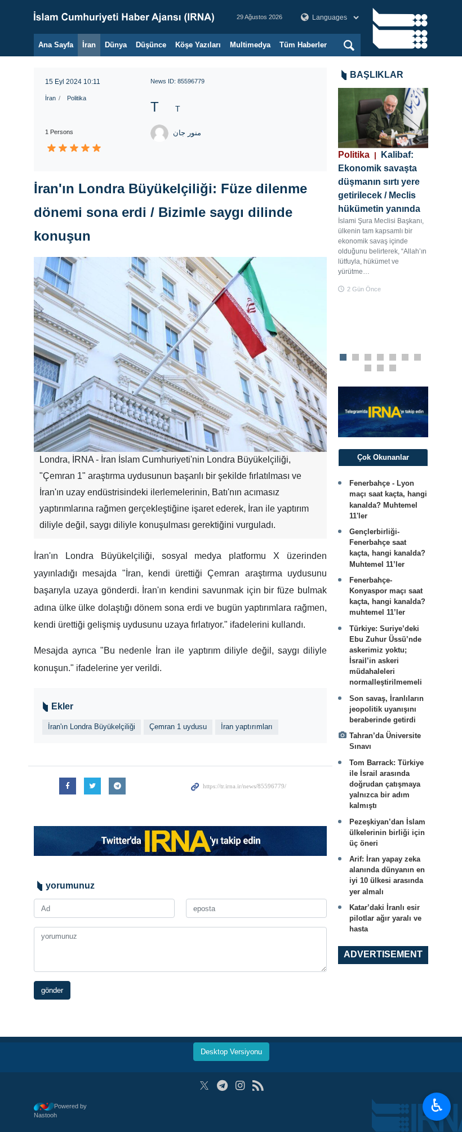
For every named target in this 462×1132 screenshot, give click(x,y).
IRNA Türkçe (124, 17)
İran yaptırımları (247, 726)
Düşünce (151, 45)
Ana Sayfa (55, 45)
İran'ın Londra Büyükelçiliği (91, 726)
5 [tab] (393, 358)
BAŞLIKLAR (376, 74)
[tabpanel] (383, 191)
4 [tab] (381, 358)
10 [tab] (392, 368)
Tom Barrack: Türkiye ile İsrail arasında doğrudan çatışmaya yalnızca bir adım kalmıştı (386, 784)
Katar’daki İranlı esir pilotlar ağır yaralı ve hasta (385, 918)
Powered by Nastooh (60, 1111)
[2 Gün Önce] (383, 118)
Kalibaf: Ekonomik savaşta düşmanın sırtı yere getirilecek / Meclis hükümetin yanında (379, 182)
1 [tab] (343, 358)
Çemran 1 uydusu (178, 726)
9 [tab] (381, 368)
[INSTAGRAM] (240, 1085)
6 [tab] (405, 358)
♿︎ (437, 1105)
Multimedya (250, 45)
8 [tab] (368, 368)
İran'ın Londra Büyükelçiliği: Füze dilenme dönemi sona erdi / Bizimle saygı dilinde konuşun (170, 212)
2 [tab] (356, 358)
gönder (52, 990)
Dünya (116, 45)
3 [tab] (368, 358)
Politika (76, 98)
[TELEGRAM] (222, 1085)
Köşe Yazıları (198, 45)
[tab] (383, 458)
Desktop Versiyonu (231, 1051)
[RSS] (257, 1085)
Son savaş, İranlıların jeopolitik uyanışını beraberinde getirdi (386, 709)
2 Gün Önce (364, 289)
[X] (204, 1085)
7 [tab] (418, 358)
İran (89, 45)
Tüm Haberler (303, 45)
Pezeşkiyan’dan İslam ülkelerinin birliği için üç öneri (387, 832)
